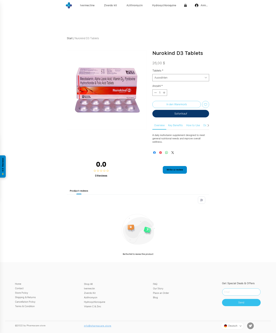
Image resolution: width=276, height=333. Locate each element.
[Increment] (164, 93)
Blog (155, 297)
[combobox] (180, 77)
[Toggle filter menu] (201, 200)
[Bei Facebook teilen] (154, 153)
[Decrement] (155, 93)
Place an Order (161, 293)
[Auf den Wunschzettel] (205, 104)
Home (18, 284)
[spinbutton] (159, 93)
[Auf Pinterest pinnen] (160, 153)
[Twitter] (250, 325)
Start (70, 38)
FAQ (155, 284)
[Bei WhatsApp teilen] (167, 153)
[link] (185, 5)
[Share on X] (173, 153)
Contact (19, 288)
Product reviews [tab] (79, 190)
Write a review (175, 169)
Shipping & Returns (25, 297)
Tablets (157, 70)
